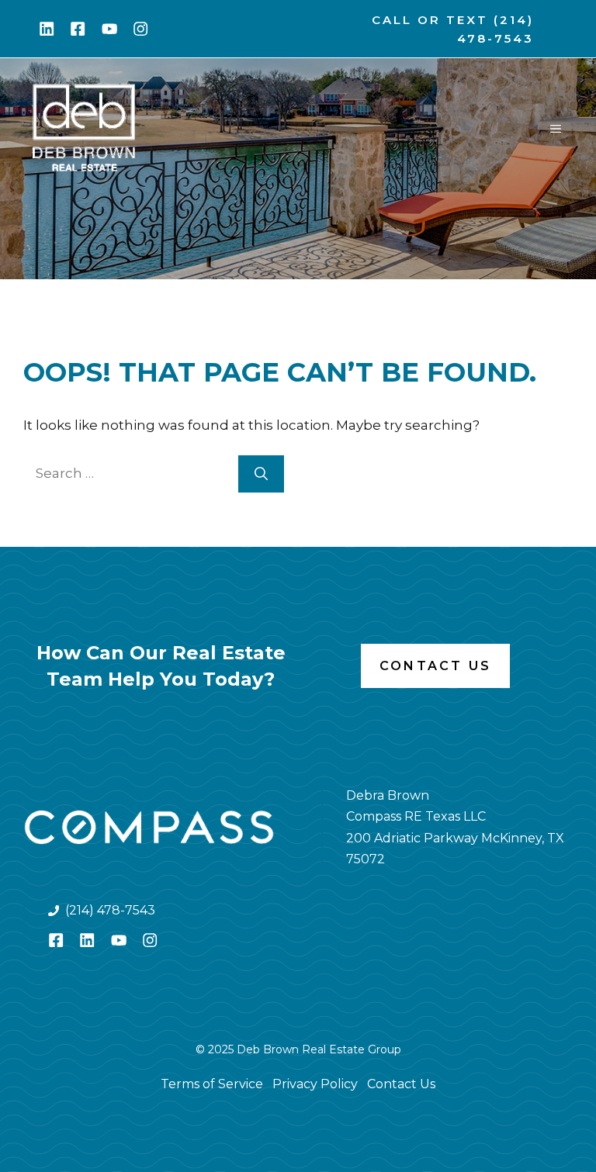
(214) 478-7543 (110, 910)
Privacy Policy (315, 1084)
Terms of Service (212, 1084)
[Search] (261, 474)
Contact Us (435, 666)
